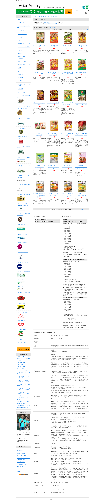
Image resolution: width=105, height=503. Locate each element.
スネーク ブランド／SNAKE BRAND (23, 166)
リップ (19, 40)
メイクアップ (21, 22)
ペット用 (20, 80)
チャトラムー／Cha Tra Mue (23, 293)
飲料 (19, 71)
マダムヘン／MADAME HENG (23, 137)
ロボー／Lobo (21, 303)
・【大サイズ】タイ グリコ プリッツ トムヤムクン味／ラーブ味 (23, 358)
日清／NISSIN (21, 320)
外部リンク (19, 471)
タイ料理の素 (54, 16)
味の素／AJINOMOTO (23, 312)
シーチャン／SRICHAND (24, 184)
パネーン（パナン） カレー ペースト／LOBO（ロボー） (67, 195)
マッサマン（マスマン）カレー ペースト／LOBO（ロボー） (39, 195)
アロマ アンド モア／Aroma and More (23, 214)
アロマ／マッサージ (23, 50)
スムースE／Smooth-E (23, 224)
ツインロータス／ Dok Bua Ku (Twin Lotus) (23, 158)
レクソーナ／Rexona (23, 252)
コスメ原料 (20, 77)
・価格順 (51, 27)
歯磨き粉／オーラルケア (24, 43)
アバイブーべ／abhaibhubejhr (23, 96)
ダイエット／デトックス (24, 53)
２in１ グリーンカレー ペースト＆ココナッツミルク (67, 47)
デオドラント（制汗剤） (24, 47)
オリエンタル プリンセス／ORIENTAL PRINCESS (23, 204)
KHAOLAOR (21, 279)
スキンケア (20, 19)
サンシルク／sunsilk (22, 242)
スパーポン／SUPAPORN (24, 194)
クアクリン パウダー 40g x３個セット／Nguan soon (81, 135)
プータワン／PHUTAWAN (24, 128)
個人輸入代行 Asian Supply (50, 23)
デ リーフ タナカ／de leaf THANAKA (23, 147)
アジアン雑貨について (22, 455)
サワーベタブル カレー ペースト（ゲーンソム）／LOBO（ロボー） (81, 167)
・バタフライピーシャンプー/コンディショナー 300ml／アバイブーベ (23, 394)
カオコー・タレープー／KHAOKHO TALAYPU (23, 107)
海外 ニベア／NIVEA (23, 262)
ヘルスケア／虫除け (23, 61)
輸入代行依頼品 (21, 92)
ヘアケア (20, 37)
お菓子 (19, 68)
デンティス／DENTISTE (24, 272)
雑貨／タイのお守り (23, 74)
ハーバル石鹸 (21, 30)
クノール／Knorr (22, 329)
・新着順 (55, 27)
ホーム (34, 16)
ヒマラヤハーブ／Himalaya (23, 119)
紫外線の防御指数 (21, 453)
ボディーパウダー (22, 34)
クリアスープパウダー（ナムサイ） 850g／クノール (53, 167)
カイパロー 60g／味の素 (53, 103)
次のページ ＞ (84, 29)
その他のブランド (22, 339)
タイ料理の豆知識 (21, 462)
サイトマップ (20, 466)
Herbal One (20, 286)
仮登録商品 (20, 89)
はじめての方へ (20, 450)
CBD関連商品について (22, 464)
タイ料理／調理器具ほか (24, 64)
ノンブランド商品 (22, 342)
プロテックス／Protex (23, 234)
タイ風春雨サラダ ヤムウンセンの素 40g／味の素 (67, 74)
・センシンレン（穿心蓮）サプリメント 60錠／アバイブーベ (23, 372)
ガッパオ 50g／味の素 (81, 72)
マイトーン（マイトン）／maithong (23, 176)
